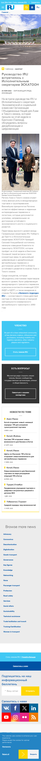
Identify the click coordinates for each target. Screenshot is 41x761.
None (5, 580)
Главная (5, 12)
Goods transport (10, 555)
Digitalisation (8, 549)
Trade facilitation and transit (14, 621)
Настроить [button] (6, 747)
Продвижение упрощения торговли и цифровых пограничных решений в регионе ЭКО (19, 490)
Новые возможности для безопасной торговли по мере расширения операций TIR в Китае (19, 473)
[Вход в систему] (32, 7)
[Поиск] (26, 7)
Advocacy (7, 534)
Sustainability (8, 611)
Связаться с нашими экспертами (20, 394)
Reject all (5, 754)
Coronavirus (8, 539)
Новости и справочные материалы (25, 12)
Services (6, 601)
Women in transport (11, 632)
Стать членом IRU (19, 2)
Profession (7, 591)
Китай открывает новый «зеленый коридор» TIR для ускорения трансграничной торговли (18, 424)
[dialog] (20, 747)
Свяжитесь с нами (20, 666)
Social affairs (8, 606)
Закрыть (33, 754)
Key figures (7, 565)
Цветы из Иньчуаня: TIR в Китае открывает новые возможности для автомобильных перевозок (19, 456)
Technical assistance (11, 616)
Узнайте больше (28, 657)
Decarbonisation (10, 544)
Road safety (8, 596)
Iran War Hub (6, 2)
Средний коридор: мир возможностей (20, 505)
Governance (8, 560)
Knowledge (7, 570)
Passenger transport (11, 585)
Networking (8, 575)
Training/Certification (12, 627)
